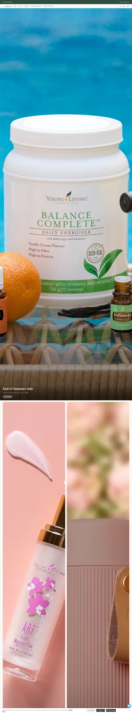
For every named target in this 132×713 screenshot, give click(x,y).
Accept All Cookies (111, 710)
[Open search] (120, 6)
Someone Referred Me (124, 2)
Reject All (101, 710)
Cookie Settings (90, 710)
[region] (66, 710)
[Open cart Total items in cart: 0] (127, 6)
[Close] (129, 710)
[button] (129, 706)
